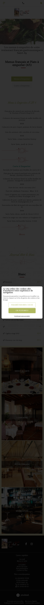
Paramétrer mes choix (22, 305)
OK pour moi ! (22, 311)
